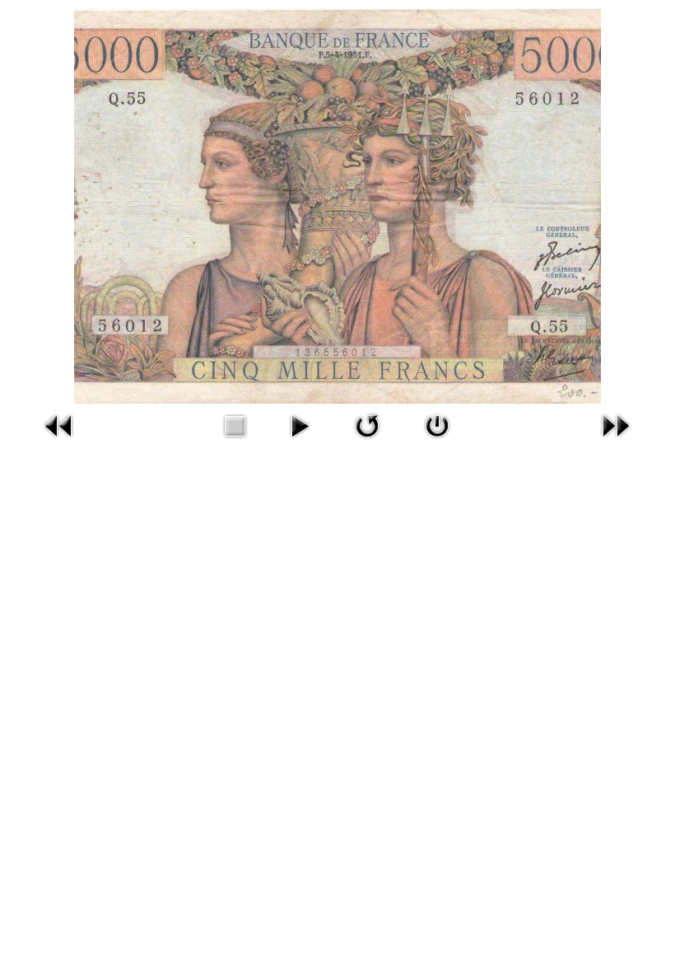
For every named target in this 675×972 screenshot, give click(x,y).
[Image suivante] (615, 424)
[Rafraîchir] (367, 424)
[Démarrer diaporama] (299, 424)
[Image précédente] (59, 424)
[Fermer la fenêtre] (437, 424)
